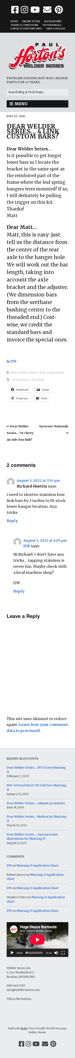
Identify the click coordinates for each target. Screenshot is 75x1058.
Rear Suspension (52, 372)
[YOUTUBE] (35, 9)
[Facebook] (21, 1044)
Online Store (31, 21)
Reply (12, 520)
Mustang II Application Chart (37, 865)
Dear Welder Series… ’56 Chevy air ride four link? (20, 432)
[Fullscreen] (63, 953)
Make (24, 1028)
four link (38, 379)
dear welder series (24, 372)
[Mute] (56, 953)
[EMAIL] (47, 9)
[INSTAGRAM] (24, 9)
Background (52, 21)
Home (14, 21)
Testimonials (51, 25)
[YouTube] (36, 1044)
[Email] (45, 1044)
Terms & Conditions (24, 25)
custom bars (20, 379)
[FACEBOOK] (15, 9)
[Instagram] (28, 1044)
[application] (37, 939)
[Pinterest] (53, 1044)
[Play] (12, 953)
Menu (21, 103)
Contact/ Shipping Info (26, 28)
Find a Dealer (55, 28)
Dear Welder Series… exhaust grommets (36, 803)
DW (13, 361)
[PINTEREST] (59, 9)
